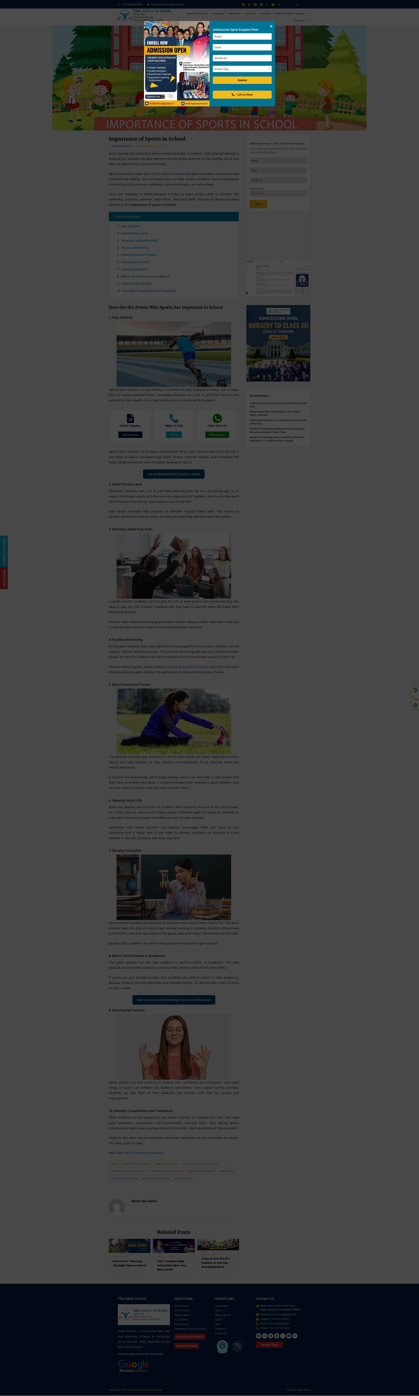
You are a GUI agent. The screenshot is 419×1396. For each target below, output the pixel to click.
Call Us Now (244, 94)
